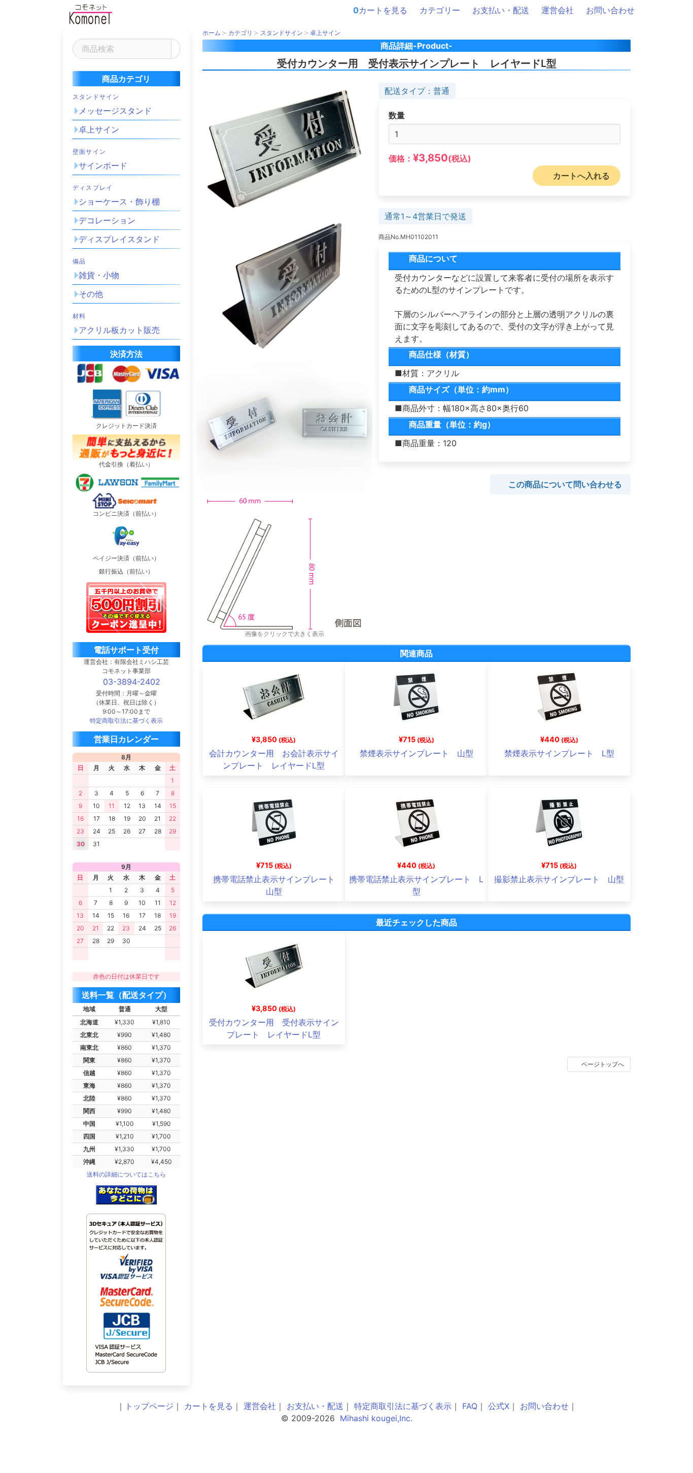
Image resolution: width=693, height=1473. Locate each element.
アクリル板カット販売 (119, 330)
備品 (79, 261)
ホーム (211, 33)
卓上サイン (99, 129)
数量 (397, 115)
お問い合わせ (610, 10)
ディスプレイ (93, 187)
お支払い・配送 (500, 10)
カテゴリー (440, 10)
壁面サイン (89, 151)
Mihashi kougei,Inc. (376, 1418)
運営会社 (557, 10)
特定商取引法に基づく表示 (403, 1406)
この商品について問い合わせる (565, 484)
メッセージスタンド (115, 111)
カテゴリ (240, 33)
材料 (79, 316)
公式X (498, 1406)
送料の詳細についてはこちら (126, 1174)
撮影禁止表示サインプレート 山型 (559, 879)
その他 (91, 294)
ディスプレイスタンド (119, 239)
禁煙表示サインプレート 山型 (416, 753)
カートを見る (380, 10)
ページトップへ (602, 1064)
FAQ (469, 1406)
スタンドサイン (96, 97)
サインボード (103, 165)
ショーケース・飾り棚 (119, 201)
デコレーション (107, 220)
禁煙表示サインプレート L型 (559, 753)
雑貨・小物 (99, 275)
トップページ (149, 1406)
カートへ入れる (581, 176)
